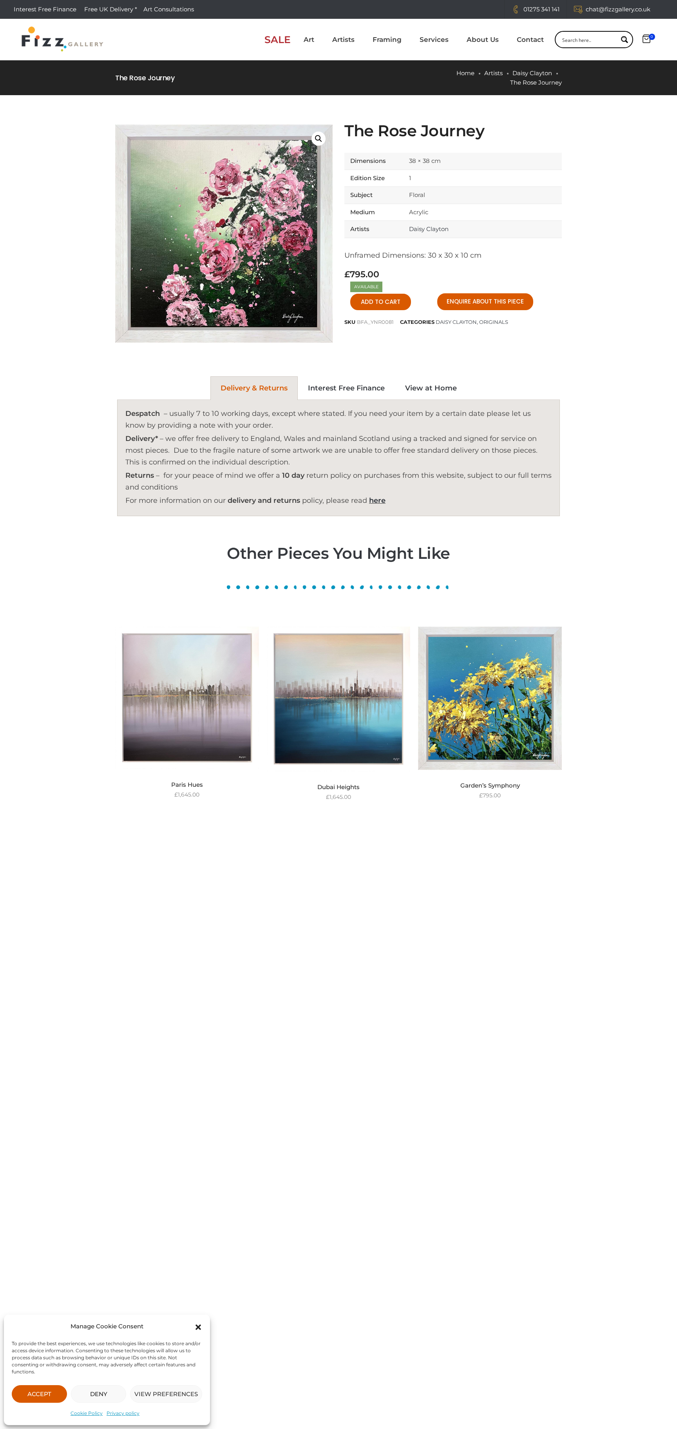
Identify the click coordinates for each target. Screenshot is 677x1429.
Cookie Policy (87, 1413)
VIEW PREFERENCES (166, 1394)
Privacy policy (123, 1413)
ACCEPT (39, 1394)
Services (434, 39)
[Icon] (516, 9)
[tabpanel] (338, 458)
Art (309, 39)
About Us (483, 39)
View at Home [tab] (431, 388)
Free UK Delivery (108, 9)
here (377, 500)
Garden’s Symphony (490, 785)
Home (465, 73)
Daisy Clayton (532, 73)
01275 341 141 (541, 9)
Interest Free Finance (45, 9)
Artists (343, 39)
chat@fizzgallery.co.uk (618, 9)
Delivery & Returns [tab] (254, 388)
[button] (198, 1326)
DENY (98, 1394)
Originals (493, 322)
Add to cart (380, 302)
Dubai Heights (338, 787)
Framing (387, 39)
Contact (530, 39)
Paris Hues (187, 784)
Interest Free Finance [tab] (346, 388)
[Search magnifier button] (624, 39)
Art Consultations (169, 9)
